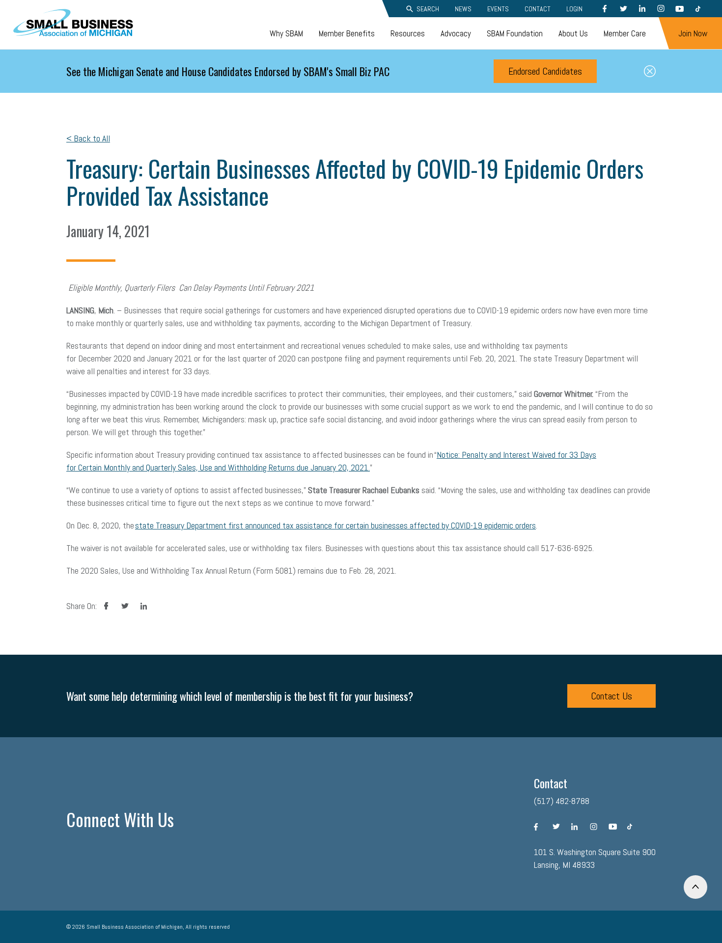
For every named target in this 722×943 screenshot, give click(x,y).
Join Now (692, 33)
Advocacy (456, 33)
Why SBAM (286, 33)
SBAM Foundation (515, 33)
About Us (573, 33)
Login (574, 8)
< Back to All (88, 138)
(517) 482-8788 (561, 800)
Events (498, 8)
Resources (407, 33)
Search (428, 8)
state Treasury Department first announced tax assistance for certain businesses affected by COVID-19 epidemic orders (335, 525)
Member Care (625, 33)
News (463, 8)
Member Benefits (347, 33)
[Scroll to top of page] (695, 887)
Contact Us (611, 696)
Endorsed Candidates (545, 71)
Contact (538, 8)
